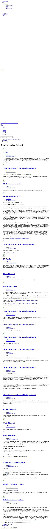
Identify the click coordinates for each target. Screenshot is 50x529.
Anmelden (5, 13)
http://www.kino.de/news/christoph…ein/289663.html (17, 238)
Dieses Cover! (6, 473)
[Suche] (1, 124)
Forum (4, 132)
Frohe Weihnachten (9, 435)
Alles (4, 127)
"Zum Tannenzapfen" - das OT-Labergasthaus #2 (19, 311)
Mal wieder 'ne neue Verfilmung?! (14, 462)
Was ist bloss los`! (9, 274)
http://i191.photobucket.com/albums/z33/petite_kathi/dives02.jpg (24, 303)
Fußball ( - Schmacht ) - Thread (13, 484)
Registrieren (5, 14)
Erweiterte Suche (6, 134)
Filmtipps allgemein (9, 409)
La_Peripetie (8, 155)
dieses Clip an (15, 490)
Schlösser (6, 152)
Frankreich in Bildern (10, 286)
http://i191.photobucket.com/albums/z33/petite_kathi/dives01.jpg (24, 300)
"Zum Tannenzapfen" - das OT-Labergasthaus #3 (19, 168)
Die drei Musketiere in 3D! (12, 184)
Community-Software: (9, 527)
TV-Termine (7, 259)
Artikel (4, 130)
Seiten (4, 131)
